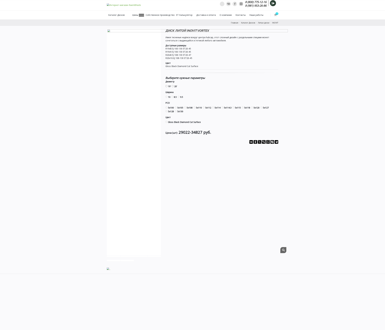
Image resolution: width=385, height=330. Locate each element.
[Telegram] (276, 142)
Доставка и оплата (206, 15)
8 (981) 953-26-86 (255, 5)
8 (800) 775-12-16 (255, 2)
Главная (234, 22)
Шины (135, 15)
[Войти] (273, 3)
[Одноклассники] (255, 142)
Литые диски (263, 22)
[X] (259, 142)
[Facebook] (235, 4)
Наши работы (256, 15)
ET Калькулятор (184, 15)
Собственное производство (160, 15)
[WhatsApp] (222, 4)
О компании (226, 15)
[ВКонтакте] (251, 142)
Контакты (241, 15)
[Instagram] (241, 4)
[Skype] (272, 142)
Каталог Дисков (116, 15)
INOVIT (275, 22)
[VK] (228, 4)
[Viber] (264, 142)
